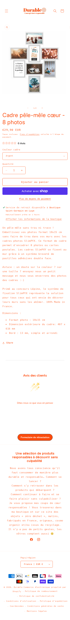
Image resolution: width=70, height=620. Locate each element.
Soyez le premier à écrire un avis (35, 411)
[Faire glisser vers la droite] (42, 108)
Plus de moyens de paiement (35, 199)
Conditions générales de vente (45, 606)
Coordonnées (17, 606)
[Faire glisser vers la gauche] (27, 108)
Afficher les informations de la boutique (34, 219)
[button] (6, 11)
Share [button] (9, 342)
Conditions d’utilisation (21, 601)
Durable (18, 587)
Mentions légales (37, 611)
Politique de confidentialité (37, 596)
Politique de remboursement (41, 591)
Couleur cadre (11, 149)
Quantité (7, 164)
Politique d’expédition (53, 601)
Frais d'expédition (30, 134)
